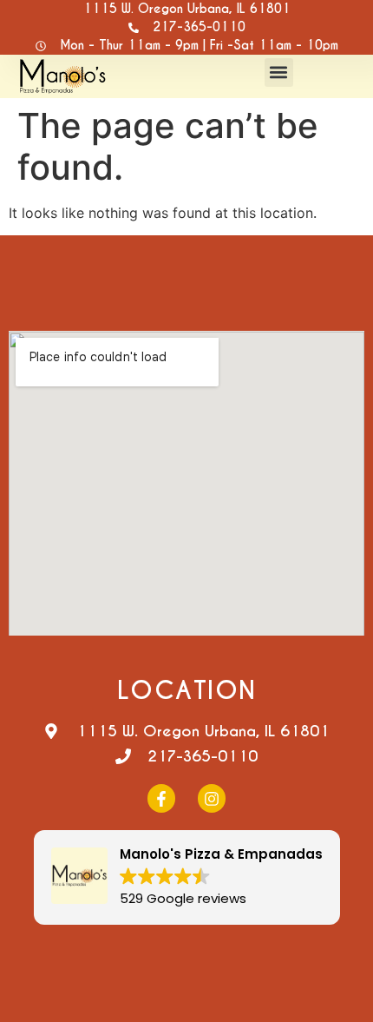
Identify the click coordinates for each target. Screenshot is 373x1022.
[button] (279, 72)
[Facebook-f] (161, 798)
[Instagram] (212, 798)
